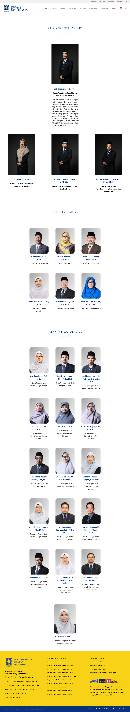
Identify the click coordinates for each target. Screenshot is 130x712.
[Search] (125, 8)
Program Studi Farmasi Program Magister (59, 690)
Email (126, 1)
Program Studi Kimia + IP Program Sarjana (59, 669)
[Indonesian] (120, 8)
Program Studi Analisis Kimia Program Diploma (61, 680)
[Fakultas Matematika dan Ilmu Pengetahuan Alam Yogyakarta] (23, 8)
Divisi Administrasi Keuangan (98, 669)
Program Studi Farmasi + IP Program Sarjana (60, 672)
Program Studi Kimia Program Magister (58, 687)
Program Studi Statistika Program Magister (59, 694)
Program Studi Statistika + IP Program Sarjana (60, 665)
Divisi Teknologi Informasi (97, 665)
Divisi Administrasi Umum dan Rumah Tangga (103, 672)
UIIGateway (102, 1)
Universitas (94, 1)
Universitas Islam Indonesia (55, 662)
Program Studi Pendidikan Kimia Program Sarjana (61, 676)
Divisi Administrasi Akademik (98, 662)
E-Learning (119, 1)
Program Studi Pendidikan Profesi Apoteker (60, 683)
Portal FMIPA (110, 1)
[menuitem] (94, 1)
